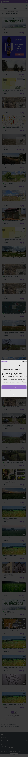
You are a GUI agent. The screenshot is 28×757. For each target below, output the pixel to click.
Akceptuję (14, 387)
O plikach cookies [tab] (22, 365)
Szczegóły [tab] (13, 365)
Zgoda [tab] (4, 365)
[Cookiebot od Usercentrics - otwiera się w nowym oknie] (21, 361)
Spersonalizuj (13, 390)
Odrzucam (14, 394)
